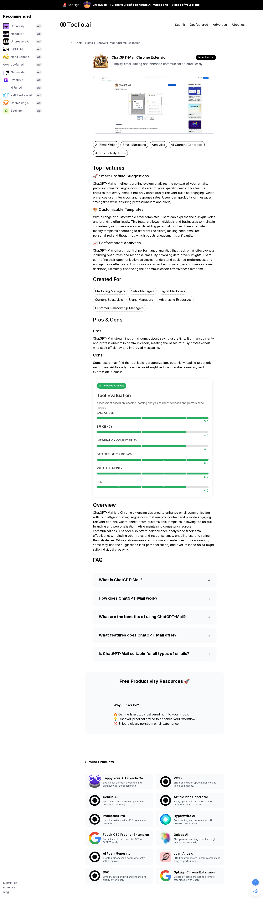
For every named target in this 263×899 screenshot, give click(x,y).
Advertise (9, 887)
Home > (90, 42)
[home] (75, 24)
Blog (6, 892)
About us (238, 25)
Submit (180, 25)
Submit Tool (10, 882)
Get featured (199, 25)
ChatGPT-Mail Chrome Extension (118, 42)
